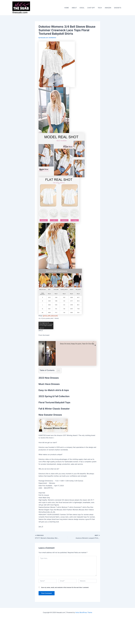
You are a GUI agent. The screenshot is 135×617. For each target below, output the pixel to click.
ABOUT (74, 8)
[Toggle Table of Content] (57, 370)
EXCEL (82, 8)
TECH (100, 8)
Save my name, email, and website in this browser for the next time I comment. (65, 587)
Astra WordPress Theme (83, 612)
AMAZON (108, 8)
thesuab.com (19, 12)
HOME (66, 8)
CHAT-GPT (91, 8)
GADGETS (117, 8)
